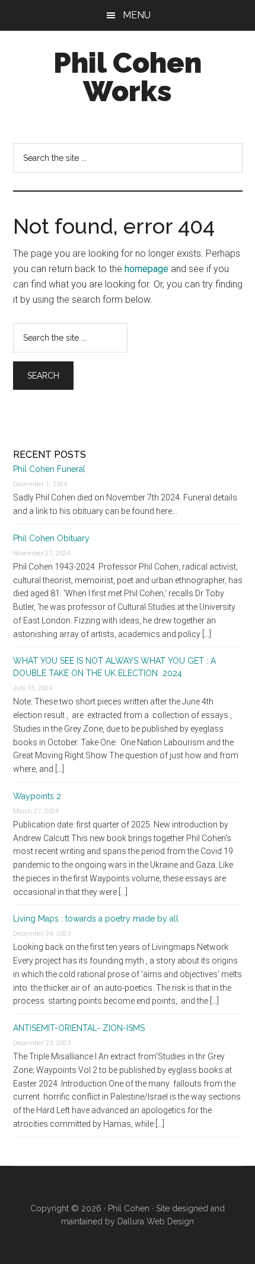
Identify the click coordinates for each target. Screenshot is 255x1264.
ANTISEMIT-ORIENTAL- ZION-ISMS (79, 1028)
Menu (137, 15)
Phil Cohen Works (127, 77)
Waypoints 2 (37, 796)
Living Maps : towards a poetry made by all (96, 918)
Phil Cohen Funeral (49, 469)
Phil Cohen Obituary (51, 538)
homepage (146, 268)
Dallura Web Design (155, 1221)
